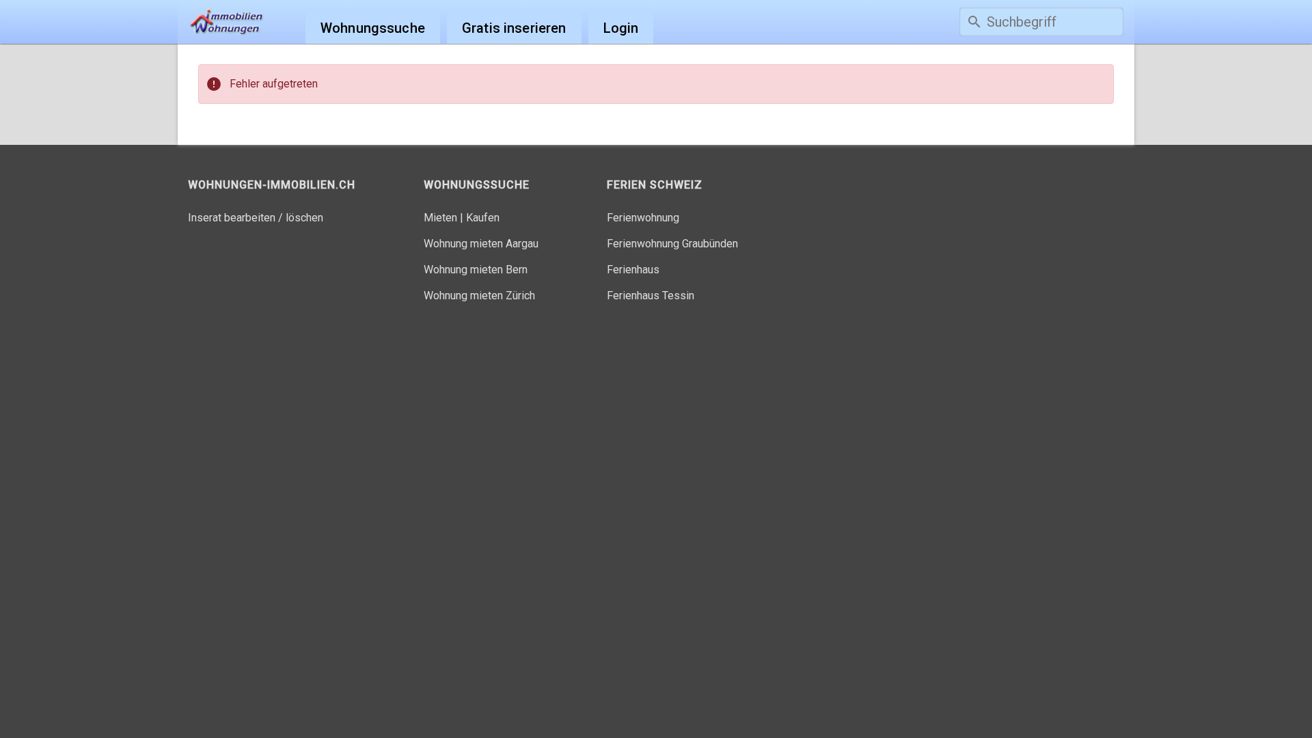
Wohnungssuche (372, 28)
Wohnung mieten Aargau (481, 243)
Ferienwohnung (643, 217)
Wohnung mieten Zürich (479, 295)
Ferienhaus (633, 269)
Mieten (440, 217)
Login (621, 28)
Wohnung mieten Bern (476, 269)
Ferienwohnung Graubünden (672, 243)
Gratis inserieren (514, 28)
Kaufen (483, 217)
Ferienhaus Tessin (650, 295)
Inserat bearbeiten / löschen (255, 217)
